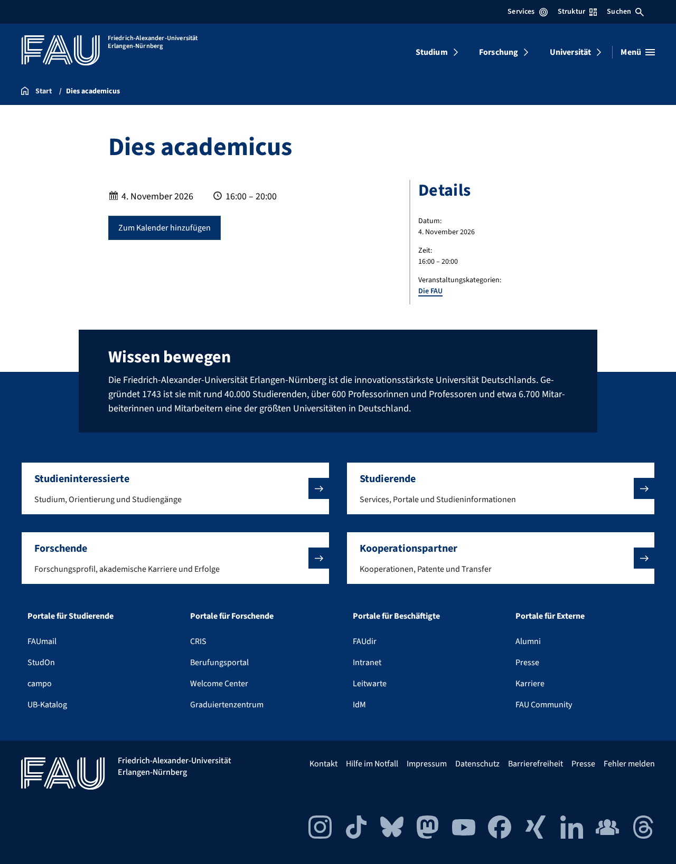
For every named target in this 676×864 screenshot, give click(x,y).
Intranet (367, 662)
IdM (359, 705)
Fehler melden (629, 764)
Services (521, 11)
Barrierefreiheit (535, 764)
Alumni (528, 641)
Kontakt (323, 764)
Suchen (619, 11)
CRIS (198, 641)
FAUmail (42, 641)
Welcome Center (219, 683)
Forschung (498, 52)
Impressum (427, 764)
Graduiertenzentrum (227, 705)
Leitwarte (370, 683)
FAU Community (543, 705)
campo (39, 683)
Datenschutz (477, 764)
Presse (527, 662)
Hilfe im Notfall (372, 764)
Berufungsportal (219, 662)
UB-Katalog (47, 705)
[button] (175, 488)
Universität (571, 52)
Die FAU (430, 291)
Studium (432, 52)
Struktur (571, 11)
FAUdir (365, 641)
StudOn (41, 662)
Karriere (529, 683)
